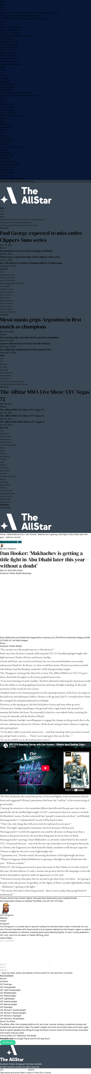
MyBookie (4, 135)
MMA (2, 67)
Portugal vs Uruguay (9, 44)
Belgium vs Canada (8, 52)
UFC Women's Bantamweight (13, 1013)
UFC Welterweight (8, 995)
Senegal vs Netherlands (10, 64)
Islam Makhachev (37, 839)
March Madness (7, 172)
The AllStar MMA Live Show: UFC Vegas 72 (44, 395)
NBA (2, 1)
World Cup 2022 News (10, 30)
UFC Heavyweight (8, 987)
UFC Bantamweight (8, 1004)
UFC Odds (4, 78)
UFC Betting (5, 138)
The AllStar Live (39, 901)
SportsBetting (6, 127)
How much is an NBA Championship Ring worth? (21, 15)
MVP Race (4, 158)
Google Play (22, 1038)
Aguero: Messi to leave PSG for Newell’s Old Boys (25, 343)
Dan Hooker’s (18, 653)
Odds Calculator (7, 107)
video (60, 901)
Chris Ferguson (9, 548)
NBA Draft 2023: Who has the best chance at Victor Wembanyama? (29, 13)
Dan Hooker (20, 898)
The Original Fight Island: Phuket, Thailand (19, 95)
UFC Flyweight (6, 1007)
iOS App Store (43, 1038)
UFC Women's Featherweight (13, 1010)
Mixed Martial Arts (15, 534)
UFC (2, 72)
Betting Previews (7, 87)
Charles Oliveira (22, 657)
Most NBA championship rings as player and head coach (25, 18)
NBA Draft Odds (7, 170)
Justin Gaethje (43, 657)
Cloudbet (4, 130)
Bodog (3, 121)
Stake (2, 132)
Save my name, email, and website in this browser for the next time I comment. (37, 973)
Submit (31, 1069)
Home (2, 4)
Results (3, 978)
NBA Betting (5, 152)
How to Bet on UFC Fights (11, 147)
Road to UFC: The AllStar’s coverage (16, 92)
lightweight (77, 653)
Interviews (4, 75)
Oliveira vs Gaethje (23, 901)
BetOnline (4, 124)
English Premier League (10, 27)
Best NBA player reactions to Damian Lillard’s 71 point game (31, 263)
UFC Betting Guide (8, 84)
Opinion (3, 175)
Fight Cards (5, 81)
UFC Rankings (6, 90)
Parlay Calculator (7, 112)
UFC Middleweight (8, 993)
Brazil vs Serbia (7, 50)
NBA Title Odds (6, 155)
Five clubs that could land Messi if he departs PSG (25, 349)
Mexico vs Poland (8, 58)
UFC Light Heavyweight (10, 990)
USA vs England (7, 38)
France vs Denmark (8, 55)
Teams (3, 7)
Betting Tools (6, 104)
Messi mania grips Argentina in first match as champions (40, 323)
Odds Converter (7, 110)
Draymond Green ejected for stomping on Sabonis (26, 251)
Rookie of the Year (8, 161)
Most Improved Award (10, 164)
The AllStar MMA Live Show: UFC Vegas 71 (22, 415)
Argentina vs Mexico (9, 61)
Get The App (5, 507)
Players (3, 10)
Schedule (4, 981)
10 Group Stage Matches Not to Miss (16, 35)
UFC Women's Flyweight (10, 1015)
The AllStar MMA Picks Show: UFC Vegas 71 (22, 421)
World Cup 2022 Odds (10, 33)
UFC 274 (53, 653)
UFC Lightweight (7, 998)
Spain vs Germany (8, 47)
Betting (3, 98)
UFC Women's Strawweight (12, 1018)
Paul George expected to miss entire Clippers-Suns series (41, 236)
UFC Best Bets (6, 141)
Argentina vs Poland (9, 41)
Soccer (3, 21)
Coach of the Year (8, 167)
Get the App (7, 1042)
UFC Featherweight (8, 1001)
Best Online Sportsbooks (11, 115)
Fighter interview (33, 898)
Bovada (3, 118)
